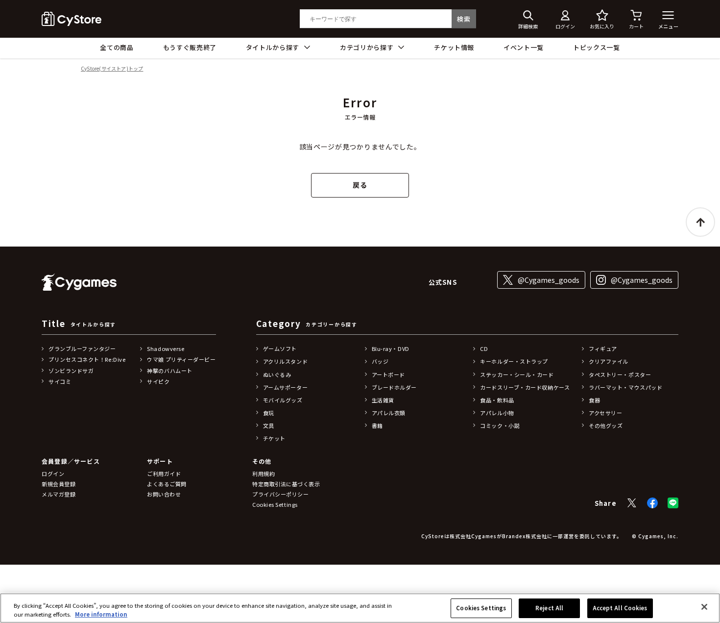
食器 (594, 400)
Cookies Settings (481, 608)
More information (101, 614)
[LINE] (673, 503)
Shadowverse (165, 348)
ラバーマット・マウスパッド (625, 387)
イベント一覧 (524, 47)
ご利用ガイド (164, 473)
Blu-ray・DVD (390, 348)
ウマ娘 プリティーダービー (181, 359)
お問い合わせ (164, 494)
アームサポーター (285, 387)
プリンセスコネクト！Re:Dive (86, 359)
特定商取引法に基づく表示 (286, 484)
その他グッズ (606, 425)
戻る (360, 185)
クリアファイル (608, 361)
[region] (360, 608)
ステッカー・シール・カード (516, 374)
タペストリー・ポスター (620, 374)
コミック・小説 (500, 425)
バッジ (380, 361)
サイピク (158, 381)
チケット (274, 438)
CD (484, 348)
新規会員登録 (58, 484)
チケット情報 (454, 47)
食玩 (268, 413)
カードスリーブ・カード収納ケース (525, 387)
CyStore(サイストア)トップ (112, 69)
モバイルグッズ (283, 400)
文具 (268, 425)
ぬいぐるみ (277, 374)
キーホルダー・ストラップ (514, 361)
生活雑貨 (383, 400)
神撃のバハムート (169, 370)
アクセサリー (605, 413)
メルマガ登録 (58, 494)
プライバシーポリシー (280, 494)
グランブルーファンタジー (82, 348)
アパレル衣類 (389, 413)
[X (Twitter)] (631, 503)
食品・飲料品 (497, 400)
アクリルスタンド (285, 361)
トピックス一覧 (596, 47)
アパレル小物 (497, 413)
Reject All (549, 608)
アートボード (388, 374)
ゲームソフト (280, 348)
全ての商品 (116, 47)
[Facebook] (652, 503)
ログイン (53, 473)
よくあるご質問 (167, 484)
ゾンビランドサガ (71, 370)
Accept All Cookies (620, 608)
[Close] (704, 607)
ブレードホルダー (394, 387)
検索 (463, 19)
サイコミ (59, 381)
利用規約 (263, 473)
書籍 (377, 425)
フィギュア (603, 348)
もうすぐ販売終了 (189, 47)
